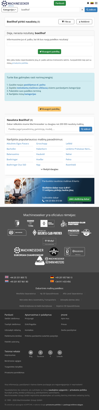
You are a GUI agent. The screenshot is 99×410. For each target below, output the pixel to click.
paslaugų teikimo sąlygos (73, 405)
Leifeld (69, 143)
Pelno (68, 159)
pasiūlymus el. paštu (35, 84)
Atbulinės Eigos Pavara (18, 143)
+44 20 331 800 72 (18, 277)
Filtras (67, 21)
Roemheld (71, 164)
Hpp (38, 164)
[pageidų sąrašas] (88, 3)
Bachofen (11, 148)
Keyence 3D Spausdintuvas (68, 306)
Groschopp (41, 143)
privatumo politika (20, 63)
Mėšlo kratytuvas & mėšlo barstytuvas (35, 306)
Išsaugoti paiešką (50, 51)
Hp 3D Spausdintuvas (49, 293)
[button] (96, 3)
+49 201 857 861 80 (19, 281)
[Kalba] (92, 3)
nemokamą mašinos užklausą (32, 87)
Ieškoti (92, 9)
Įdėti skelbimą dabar (79, 199)
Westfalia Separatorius (26, 293)
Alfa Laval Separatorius (73, 293)
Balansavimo (13, 154)
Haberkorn (41, 148)
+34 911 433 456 (63, 281)
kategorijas (30, 94)
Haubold (40, 154)
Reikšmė (84, 21)
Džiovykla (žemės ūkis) (69, 300)
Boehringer (12, 159)
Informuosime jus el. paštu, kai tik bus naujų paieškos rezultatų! (37, 39)
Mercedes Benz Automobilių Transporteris (38, 300)
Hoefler (39, 159)
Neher (69, 154)
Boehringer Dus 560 (16, 164)
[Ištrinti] (82, 9)
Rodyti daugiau (50, 169)
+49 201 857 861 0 (63, 277)
